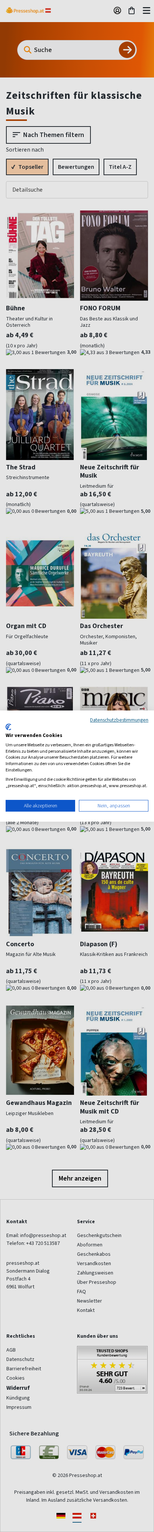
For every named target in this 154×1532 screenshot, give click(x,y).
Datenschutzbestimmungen (119, 719)
